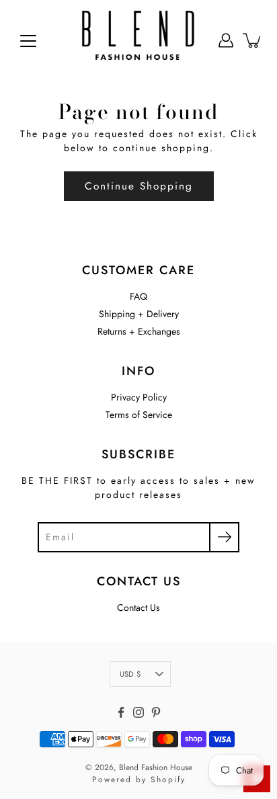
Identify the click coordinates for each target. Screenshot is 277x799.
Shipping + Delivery (139, 314)
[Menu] (28, 41)
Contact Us (138, 607)
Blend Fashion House (155, 767)
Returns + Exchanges (138, 331)
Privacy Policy (139, 397)
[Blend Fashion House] (138, 40)
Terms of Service (139, 414)
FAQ (138, 296)
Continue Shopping (139, 186)
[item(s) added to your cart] (253, 40)
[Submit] (224, 537)
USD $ (130, 674)
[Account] (226, 40)
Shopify (168, 779)
